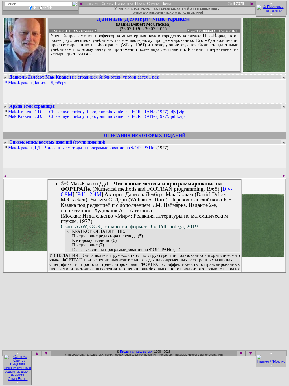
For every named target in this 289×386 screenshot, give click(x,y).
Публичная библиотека (136, 351)
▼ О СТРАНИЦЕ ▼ (85, 30)
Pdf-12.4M (89, 194)
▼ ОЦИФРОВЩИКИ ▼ (201, 30)
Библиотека (123, 3)
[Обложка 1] (26, 250)
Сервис (106, 3)
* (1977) (86, 148)
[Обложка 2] (263, 255)
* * (95, 114)
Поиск (139, 3)
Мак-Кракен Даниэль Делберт (37, 82)
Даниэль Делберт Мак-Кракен (143, 18)
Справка (152, 3)
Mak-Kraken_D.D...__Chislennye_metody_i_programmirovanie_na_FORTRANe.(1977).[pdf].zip (96, 116)
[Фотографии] (25, 70)
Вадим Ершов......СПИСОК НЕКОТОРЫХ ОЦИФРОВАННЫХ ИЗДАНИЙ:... (144, 71)
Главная (91, 3)
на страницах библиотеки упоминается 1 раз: (84, 77)
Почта (165, 3)
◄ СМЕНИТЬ (58, 30)
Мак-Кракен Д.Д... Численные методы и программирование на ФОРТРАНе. (81, 147)
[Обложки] (264, 70)
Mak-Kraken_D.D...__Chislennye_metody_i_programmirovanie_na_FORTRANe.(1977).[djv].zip (96, 111)
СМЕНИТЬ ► (230, 30)
